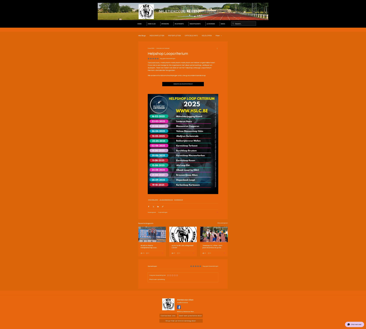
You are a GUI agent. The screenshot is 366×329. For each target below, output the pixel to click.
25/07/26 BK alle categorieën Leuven (182, 246)
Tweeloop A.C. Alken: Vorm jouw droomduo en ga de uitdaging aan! (212, 246)
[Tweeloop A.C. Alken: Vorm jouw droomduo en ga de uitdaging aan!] (214, 234)
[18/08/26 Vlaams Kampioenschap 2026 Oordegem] (152, 234)
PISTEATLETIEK (174, 36)
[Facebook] (179, 307)
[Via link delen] (163, 206)
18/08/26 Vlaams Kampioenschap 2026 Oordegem (149, 246)
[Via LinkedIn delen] (158, 206)
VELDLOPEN (207, 36)
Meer (218, 36)
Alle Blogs (142, 36)
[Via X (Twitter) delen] (153, 206)
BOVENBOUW (178, 200)
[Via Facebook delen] (149, 206)
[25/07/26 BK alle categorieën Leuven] (183, 234)
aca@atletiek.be (182, 302)
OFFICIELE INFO (191, 36)
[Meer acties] (217, 48)
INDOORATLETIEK (157, 36)
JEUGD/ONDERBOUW (166, 200)
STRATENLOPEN (153, 200)
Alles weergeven (222, 223)
